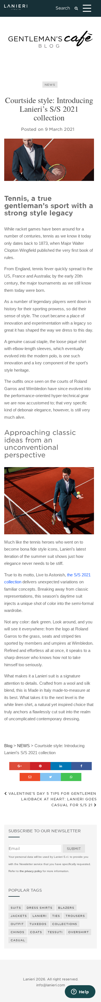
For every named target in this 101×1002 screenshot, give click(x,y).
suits (16, 907)
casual (18, 940)
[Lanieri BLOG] (50, 39)
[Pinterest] (40, 766)
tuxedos (38, 924)
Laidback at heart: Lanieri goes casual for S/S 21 (59, 802)
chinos (17, 932)
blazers (66, 907)
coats (36, 932)
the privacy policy (31, 871)
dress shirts (39, 907)
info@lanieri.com (50, 985)
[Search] (76, 8)
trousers (75, 915)
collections (64, 924)
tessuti (55, 932)
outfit (17, 924)
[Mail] (30, 777)
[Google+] (19, 766)
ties (56, 915)
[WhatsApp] (71, 777)
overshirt (78, 932)
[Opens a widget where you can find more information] (80, 992)
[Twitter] (50, 777)
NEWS (50, 84)
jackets (19, 915)
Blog (8, 745)
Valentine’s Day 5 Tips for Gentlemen (51, 793)
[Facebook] (81, 766)
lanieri (40, 915)
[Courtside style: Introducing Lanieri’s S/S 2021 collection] (49, 160)
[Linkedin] (60, 766)
